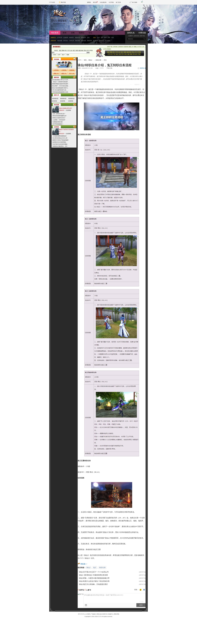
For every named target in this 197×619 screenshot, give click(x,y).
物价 (82, 50)
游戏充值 (136, 36)
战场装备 (54, 101)
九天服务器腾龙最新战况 (59, 136)
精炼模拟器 (55, 98)
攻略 (73, 33)
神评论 (143, 68)
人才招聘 (87, 614)
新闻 (64, 33)
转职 (105, 37)
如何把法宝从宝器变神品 (59, 142)
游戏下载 (142, 36)
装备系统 (77, 40)
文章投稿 (115, 46)
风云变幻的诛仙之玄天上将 (60, 138)
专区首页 (54, 33)
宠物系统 (89, 40)
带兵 (122, 54)
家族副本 (83, 37)
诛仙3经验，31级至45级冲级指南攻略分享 (94, 578)
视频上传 (136, 46)
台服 (128, 54)
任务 (120, 54)
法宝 (111, 54)
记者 (125, 54)
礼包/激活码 (103, 2)
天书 (109, 54)
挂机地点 (65, 40)
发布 (141, 605)
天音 (68, 50)
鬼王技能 (95, 40)
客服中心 (110, 614)
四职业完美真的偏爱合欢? (60, 115)
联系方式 (105, 614)
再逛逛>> (83, 564)
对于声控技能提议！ (58, 124)
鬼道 (60, 50)
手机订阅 (109, 68)
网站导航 (63, 2)
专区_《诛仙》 (88, 60)
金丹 (102, 37)
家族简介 (71, 37)
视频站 (81, 33)
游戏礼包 (131, 33)
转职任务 (102, 567)
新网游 (89, 2)
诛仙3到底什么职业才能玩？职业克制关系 (94, 581)
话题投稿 (125, 46)
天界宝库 (71, 40)
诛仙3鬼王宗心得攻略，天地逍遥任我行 (93, 584)
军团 (139, 54)
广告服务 (93, 614)
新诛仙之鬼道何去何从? (59, 118)
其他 (88, 37)
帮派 (91, 50)
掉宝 (136, 54)
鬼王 (74, 50)
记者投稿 (120, 46)
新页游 (95, 2)
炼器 (77, 50)
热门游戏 (134, 2)
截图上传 (131, 46)
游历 (98, 37)
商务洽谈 (99, 614)
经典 (109, 37)
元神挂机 (65, 37)
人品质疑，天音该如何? (59, 120)
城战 (79, 50)
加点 (117, 54)
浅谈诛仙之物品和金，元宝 (60, 146)
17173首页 (52, 2)
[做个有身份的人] (140, 590)
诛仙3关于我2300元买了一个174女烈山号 (94, 572)
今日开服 (111, 2)
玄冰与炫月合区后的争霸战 (60, 144)
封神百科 (59, 37)
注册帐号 (130, 36)
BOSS (88, 50)
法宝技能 (107, 40)
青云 (66, 50)
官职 (133, 54)
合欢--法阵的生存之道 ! (59, 113)
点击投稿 (68, 110)
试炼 (112, 37)
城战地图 (59, 40)
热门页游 (118, 2)
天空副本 (101, 40)
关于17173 (81, 614)
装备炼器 (83, 40)
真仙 (85, 50)
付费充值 (142, 33)
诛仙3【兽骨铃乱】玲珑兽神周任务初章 (93, 575)
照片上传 (141, 46)
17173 (79, 60)
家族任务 (77, 37)
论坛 (90, 33)
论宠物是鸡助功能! (58, 122)
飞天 (114, 54)
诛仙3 (88, 567)
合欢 (71, 50)
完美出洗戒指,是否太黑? (65, 108)
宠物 (63, 50)
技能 (131, 54)
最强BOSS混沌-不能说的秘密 (60, 140)
